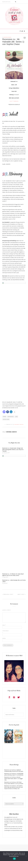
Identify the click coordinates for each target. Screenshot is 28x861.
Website (4, 638)
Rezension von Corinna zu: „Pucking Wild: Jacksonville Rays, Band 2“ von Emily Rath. (13, 774)
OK (14, 858)
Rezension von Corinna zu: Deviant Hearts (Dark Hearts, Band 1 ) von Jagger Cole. (13, 778)
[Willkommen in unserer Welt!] (14, 681)
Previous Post (8, 594)
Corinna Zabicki (19, 424)
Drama (4, 416)
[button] (4, 411)
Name (4, 625)
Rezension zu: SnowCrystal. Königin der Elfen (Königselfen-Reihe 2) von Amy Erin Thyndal (12, 449)
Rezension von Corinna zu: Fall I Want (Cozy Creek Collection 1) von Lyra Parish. (13, 782)
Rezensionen (7, 37)
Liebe (16, 416)
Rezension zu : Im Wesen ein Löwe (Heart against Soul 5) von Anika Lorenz (13, 574)
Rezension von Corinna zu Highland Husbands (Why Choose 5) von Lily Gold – (14, 770)
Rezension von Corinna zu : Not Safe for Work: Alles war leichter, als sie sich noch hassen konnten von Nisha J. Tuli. (13, 787)
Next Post (21, 594)
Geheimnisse (11, 416)
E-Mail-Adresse (5, 631)
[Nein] (26, 856)
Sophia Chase (6, 419)
